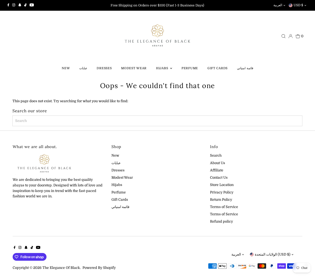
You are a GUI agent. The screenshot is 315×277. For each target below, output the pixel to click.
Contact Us (219, 178)
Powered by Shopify (99, 268)
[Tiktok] (25, 5)
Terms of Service (224, 207)
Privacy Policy (221, 192)
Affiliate (216, 170)
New (66, 68)
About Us (217, 163)
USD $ (298, 5)
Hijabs (162, 68)
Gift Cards (217, 68)
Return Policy (221, 200)
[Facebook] (8, 5)
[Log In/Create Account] (290, 36)
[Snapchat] (19, 5)
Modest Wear (134, 68)
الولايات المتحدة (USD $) (272, 254)
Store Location (222, 185)
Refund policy (221, 221)
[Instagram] (13, 5)
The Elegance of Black (61, 268)
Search (216, 155)
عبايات (83, 68)
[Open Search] (283, 36)
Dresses (104, 68)
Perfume (190, 68)
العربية (277, 5)
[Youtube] (31, 5)
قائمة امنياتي (245, 68)
